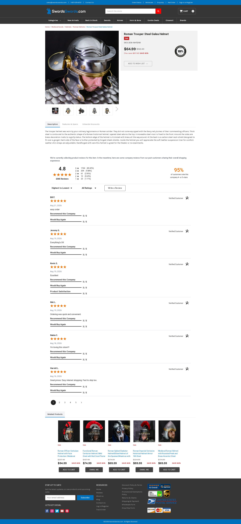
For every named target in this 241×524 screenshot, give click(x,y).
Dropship (160, 2)
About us (100, 496)
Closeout (169, 20)
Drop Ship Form (128, 508)
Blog (98, 499)
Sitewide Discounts (91, 124)
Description (52, 124)
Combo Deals (153, 20)
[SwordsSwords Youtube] (62, 511)
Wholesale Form (128, 505)
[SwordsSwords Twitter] (56, 511)
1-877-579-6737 (76, 2)
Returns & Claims (129, 498)
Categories (53, 20)
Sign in (182, 2)
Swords (107, 20)
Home (98, 489)
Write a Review (115, 188)
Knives (120, 20)
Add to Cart (69, 470)
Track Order (101, 510)
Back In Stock (91, 20)
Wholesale (149, 2)
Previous (47, 109)
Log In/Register (102, 506)
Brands (183, 20)
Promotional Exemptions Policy (132, 493)
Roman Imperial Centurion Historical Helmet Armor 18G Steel (144, 453)
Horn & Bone (135, 20)
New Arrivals (73, 20)
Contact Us (89, 2)
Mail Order (171, 2)
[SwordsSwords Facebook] (46, 511)
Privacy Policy (127, 488)
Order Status (136, 2)
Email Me (94, 470)
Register (190, 2)
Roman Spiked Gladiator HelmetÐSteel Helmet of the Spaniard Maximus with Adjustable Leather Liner (119, 455)
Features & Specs (70, 124)
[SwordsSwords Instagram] (51, 511)
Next (116, 109)
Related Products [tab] (55, 414)
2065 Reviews (65, 179)
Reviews (99, 493)
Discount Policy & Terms (132, 485)
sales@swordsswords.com (57, 2)
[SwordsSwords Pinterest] (67, 511)
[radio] (84, 168)
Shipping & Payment (130, 501)
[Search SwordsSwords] (158, 11)
